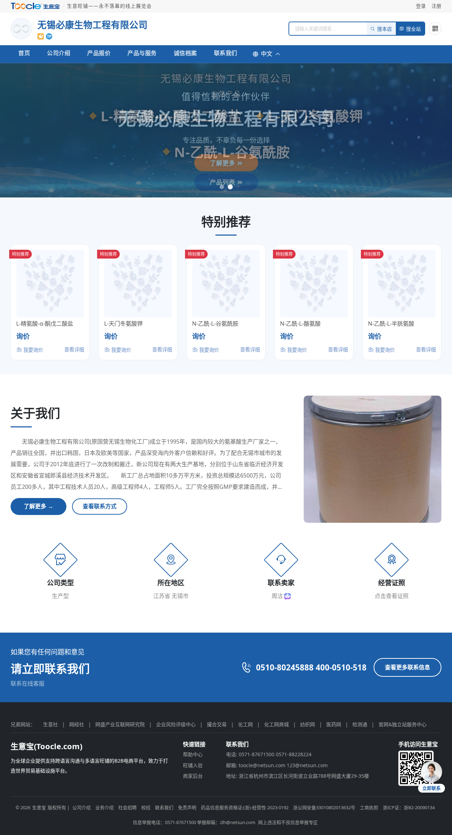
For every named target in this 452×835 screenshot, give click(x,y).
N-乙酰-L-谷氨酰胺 (215, 323)
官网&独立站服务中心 (403, 724)
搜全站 (413, 29)
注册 (436, 5)
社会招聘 (127, 807)
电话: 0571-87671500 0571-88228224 (268, 754)
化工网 (245, 724)
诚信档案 (185, 53)
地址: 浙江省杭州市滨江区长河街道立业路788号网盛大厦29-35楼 (297, 775)
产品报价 (99, 53)
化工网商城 (276, 724)
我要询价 (32, 350)
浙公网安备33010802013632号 (324, 807)
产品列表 (223, 182)
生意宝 (39, 807)
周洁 (278, 596)
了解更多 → (38, 506)
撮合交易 (217, 724)
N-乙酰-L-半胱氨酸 (391, 323)
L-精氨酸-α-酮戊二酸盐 (44, 323)
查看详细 (74, 349)
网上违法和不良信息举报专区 (288, 822)
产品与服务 (142, 53)
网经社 (76, 724)
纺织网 (307, 724)
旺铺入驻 (193, 765)
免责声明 (187, 807)
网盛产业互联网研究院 (120, 724)
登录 (421, 5)
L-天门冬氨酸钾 (123, 323)
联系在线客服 (27, 683)
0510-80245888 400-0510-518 (311, 667)
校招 (145, 807)
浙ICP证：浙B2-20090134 (409, 807)
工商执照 (369, 807)
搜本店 (384, 29)
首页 (24, 53)
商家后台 (193, 775)
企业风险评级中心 (176, 724)
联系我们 (225, 53)
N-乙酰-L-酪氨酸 (300, 323)
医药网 (333, 724)
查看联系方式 (100, 506)
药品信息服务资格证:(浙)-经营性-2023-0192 (245, 807)
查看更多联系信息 (407, 667)
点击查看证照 (392, 596)
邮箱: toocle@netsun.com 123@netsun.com (277, 765)
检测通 (359, 724)
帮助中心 (193, 754)
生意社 (50, 724)
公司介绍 (58, 53)
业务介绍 (104, 807)
